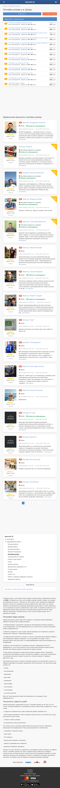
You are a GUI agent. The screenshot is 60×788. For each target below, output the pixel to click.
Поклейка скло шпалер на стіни (18, 58)
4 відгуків (10, 237)
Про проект (36, 775)
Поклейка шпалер (13, 554)
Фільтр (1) (23, 14)
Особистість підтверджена (36, 126)
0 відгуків (10, 162)
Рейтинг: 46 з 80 (10, 380)
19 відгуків (10, 335)
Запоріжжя (29, 589)
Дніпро (10, 589)
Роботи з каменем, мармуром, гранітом (20, 577)
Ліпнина (10, 572)
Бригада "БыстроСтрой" (32, 459)
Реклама (30, 770)
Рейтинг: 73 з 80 (11, 213)
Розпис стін (11, 574)
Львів (23, 589)
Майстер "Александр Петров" (33, 366)
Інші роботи (10, 539)
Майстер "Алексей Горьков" (33, 390)
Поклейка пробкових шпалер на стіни (20, 68)
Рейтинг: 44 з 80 (10, 404)
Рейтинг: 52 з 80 (10, 160)
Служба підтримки (26, 775)
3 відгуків (10, 311)
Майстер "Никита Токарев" (32, 296)
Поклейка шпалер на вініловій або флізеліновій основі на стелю (28, 38)
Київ (6, 589)
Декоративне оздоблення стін (17, 567)
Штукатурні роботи (14, 549)
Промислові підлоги (14, 579)
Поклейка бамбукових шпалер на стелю (21, 53)
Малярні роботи (13, 546)
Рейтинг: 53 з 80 (10, 285)
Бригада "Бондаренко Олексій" (34, 122)
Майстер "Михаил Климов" (32, 248)
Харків (15, 589)
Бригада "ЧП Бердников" (32, 342)
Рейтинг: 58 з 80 (10, 136)
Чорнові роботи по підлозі (16, 557)
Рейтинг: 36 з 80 (10, 473)
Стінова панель (12, 569)
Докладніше (22, 139)
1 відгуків (10, 138)
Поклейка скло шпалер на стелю (19, 63)
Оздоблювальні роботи (14, 541)
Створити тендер (50, 14)
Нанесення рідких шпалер (17, 83)
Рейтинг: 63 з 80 (10, 190)
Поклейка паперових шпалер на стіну (20, 22)
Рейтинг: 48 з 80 (10, 356)
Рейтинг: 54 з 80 (10, 261)
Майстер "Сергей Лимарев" (33, 272)
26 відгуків (10, 215)
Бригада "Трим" (28, 320)
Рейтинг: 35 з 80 (10, 495)
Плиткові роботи (13, 544)
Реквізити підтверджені (28, 178)
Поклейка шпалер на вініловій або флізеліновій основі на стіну (28, 33)
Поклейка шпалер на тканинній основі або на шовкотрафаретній (29, 43)
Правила (30, 772)
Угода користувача (30, 773)
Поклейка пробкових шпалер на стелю (21, 73)
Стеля (10, 562)
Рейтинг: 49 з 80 (10, 333)
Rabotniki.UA (30, 2)
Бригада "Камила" (25, 147)
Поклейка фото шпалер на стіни (18, 78)
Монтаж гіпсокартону (14, 552)
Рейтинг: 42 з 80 (10, 450)
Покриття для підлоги (14, 559)
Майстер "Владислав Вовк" (32, 199)
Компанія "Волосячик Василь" (33, 173)
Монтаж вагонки (13, 564)
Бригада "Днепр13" (30, 437)
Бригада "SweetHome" (31, 482)
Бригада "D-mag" (29, 413)
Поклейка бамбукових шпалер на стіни (21, 48)
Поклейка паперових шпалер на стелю (20, 28)
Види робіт (8, 536)
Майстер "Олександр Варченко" (34, 222)
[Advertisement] (30, 101)
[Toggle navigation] (4, 2)
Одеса (19, 589)
